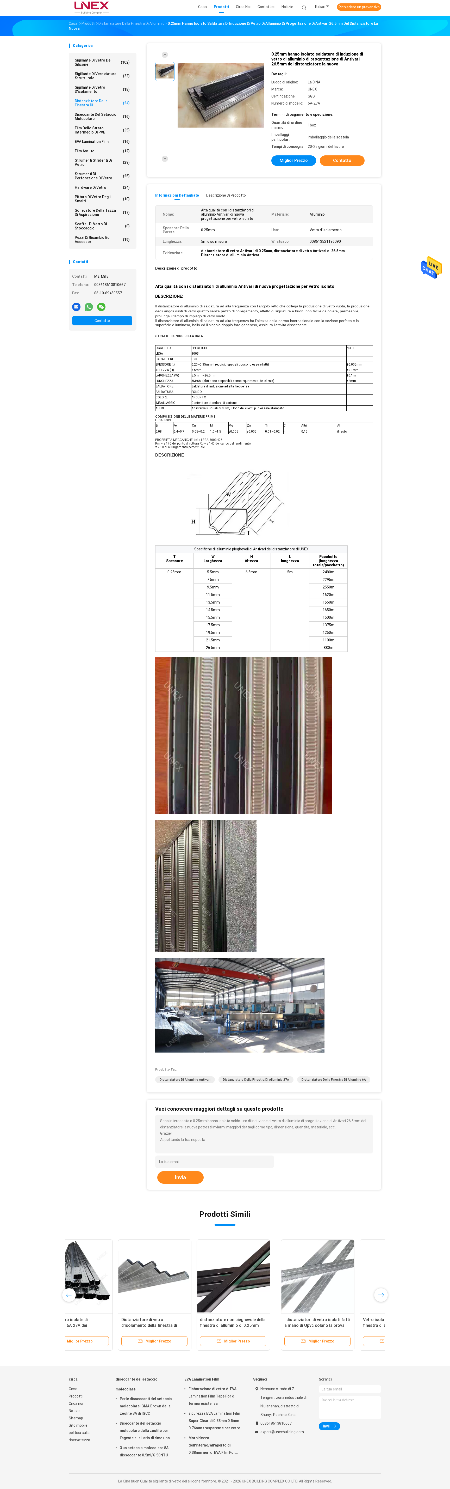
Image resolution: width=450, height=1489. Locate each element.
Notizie (74, 1411)
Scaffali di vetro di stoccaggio (102, 226)
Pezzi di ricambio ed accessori (102, 239)
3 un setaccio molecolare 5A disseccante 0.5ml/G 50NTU (144, 1451)
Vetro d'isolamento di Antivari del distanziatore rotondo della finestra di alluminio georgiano (261, 1325)
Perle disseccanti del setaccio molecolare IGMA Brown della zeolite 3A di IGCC (146, 1406)
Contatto (102, 321)
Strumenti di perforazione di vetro (102, 176)
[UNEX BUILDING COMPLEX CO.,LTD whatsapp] (89, 306)
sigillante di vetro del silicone (102, 62)
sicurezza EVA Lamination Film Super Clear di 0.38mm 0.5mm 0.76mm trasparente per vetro (214, 1420)
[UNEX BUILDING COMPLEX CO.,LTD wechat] (101, 306)
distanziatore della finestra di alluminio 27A (256, 1079)
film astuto (102, 151)
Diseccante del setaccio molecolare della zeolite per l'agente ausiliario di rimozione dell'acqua (146, 1431)
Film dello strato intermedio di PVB (102, 130)
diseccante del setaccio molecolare (102, 116)
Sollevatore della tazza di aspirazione (102, 212)
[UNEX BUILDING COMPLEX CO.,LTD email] (76, 306)
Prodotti (76, 1396)
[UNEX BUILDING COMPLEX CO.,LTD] (92, 8)
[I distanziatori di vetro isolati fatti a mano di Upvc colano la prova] (105, 1276)
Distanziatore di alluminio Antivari (185, 1079)
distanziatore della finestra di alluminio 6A (334, 1079)
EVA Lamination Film (102, 141)
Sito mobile (78, 1425)
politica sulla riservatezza (79, 1436)
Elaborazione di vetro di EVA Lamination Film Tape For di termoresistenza (212, 1396)
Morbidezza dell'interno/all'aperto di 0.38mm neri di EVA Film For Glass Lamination (212, 1446)
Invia (180, 1177)
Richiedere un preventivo (359, 7)
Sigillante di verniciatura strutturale (102, 76)
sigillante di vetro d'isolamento (102, 89)
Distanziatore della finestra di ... (102, 103)
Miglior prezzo (294, 160)
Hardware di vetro (102, 187)
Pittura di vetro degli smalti (102, 199)
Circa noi (76, 1403)
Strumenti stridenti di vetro (102, 162)
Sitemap (76, 1418)
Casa (73, 1389)
